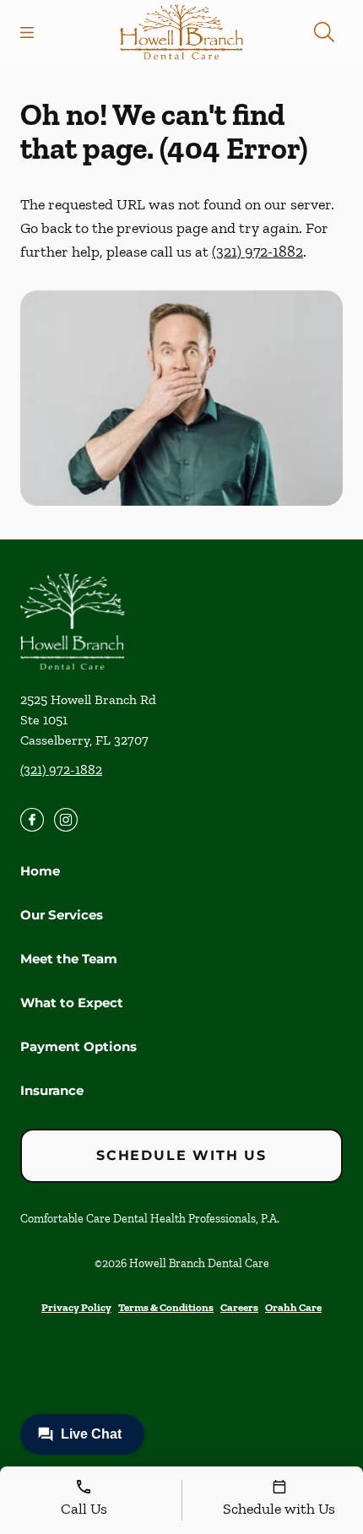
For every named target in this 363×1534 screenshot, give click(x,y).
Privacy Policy (76, 1307)
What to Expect (71, 1003)
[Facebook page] (32, 820)
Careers (239, 1307)
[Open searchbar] (324, 32)
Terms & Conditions (166, 1307)
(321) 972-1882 (257, 251)
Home (40, 871)
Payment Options (78, 1046)
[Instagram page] (66, 820)
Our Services (61, 915)
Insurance (52, 1090)
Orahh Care (293, 1307)
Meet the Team (68, 959)
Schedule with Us (181, 1155)
